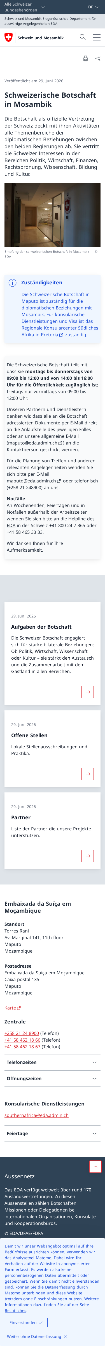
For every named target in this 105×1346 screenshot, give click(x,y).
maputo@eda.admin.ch (32, 443)
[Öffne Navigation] (96, 37)
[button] (95, 1166)
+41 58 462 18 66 (22, 1040)
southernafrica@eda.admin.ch (36, 1115)
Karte (10, 1008)
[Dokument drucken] (85, 58)
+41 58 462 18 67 (22, 1047)
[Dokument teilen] (98, 58)
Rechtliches (15, 1310)
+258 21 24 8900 (21, 1033)
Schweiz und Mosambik (41, 37)
